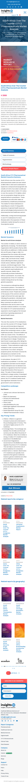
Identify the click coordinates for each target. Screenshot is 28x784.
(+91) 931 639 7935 (6, 719)
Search (14, 15)
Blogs (2, 758)
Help (2, 770)
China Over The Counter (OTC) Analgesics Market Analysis (19, 569)
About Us (3, 750)
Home (3, 32)
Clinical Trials (4, 741)
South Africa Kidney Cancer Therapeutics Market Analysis (7, 610)
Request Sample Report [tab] (10, 168)
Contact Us (4, 764)
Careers (6, 753)
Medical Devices (5, 732)
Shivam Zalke (9, 495)
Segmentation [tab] (7, 160)
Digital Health (5, 735)
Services (3, 756)
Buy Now (5, 138)
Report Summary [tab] (8, 151)
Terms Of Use (4, 776)
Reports (9, 32)
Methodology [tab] (7, 164)
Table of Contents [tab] (8, 155)
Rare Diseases (5, 744)
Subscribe (8, 696)
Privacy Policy (5, 773)
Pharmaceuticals (5, 727)
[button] (1, 666)
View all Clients (13, 673)
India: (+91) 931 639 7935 (14, 4)
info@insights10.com (14, 1)
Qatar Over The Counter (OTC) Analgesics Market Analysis (6, 569)
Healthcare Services (6, 729)
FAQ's (2, 767)
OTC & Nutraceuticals (20, 32)
